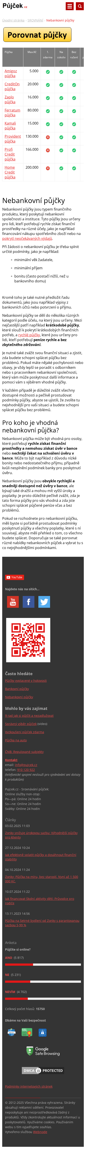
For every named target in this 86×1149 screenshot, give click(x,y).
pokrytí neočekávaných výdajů (27, 238)
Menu (70, 6)
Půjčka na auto (16, 740)
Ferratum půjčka (12, 112)
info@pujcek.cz (26, 765)
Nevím (10, 992)
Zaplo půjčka (10, 99)
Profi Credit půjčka (10, 154)
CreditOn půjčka (12, 86)
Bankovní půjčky (17, 689)
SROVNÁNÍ (35, 20)
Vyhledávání (80, 6)
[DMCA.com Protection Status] (43, 1075)
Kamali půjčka (10, 126)
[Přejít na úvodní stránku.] (15, 8)
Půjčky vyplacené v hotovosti (26, 680)
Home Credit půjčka (10, 172)
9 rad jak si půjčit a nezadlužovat (29, 715)
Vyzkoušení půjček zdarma (24, 732)
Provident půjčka (13, 139)
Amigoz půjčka (11, 73)
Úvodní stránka (13, 20)
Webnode (40, 1132)
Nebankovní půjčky (19, 697)
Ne (7, 975)
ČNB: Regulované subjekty (24, 752)
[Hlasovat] (43, 964)
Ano (9, 958)
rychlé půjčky (29, 334)
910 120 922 (26, 770)
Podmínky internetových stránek (28, 1086)
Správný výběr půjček (21, 724)
